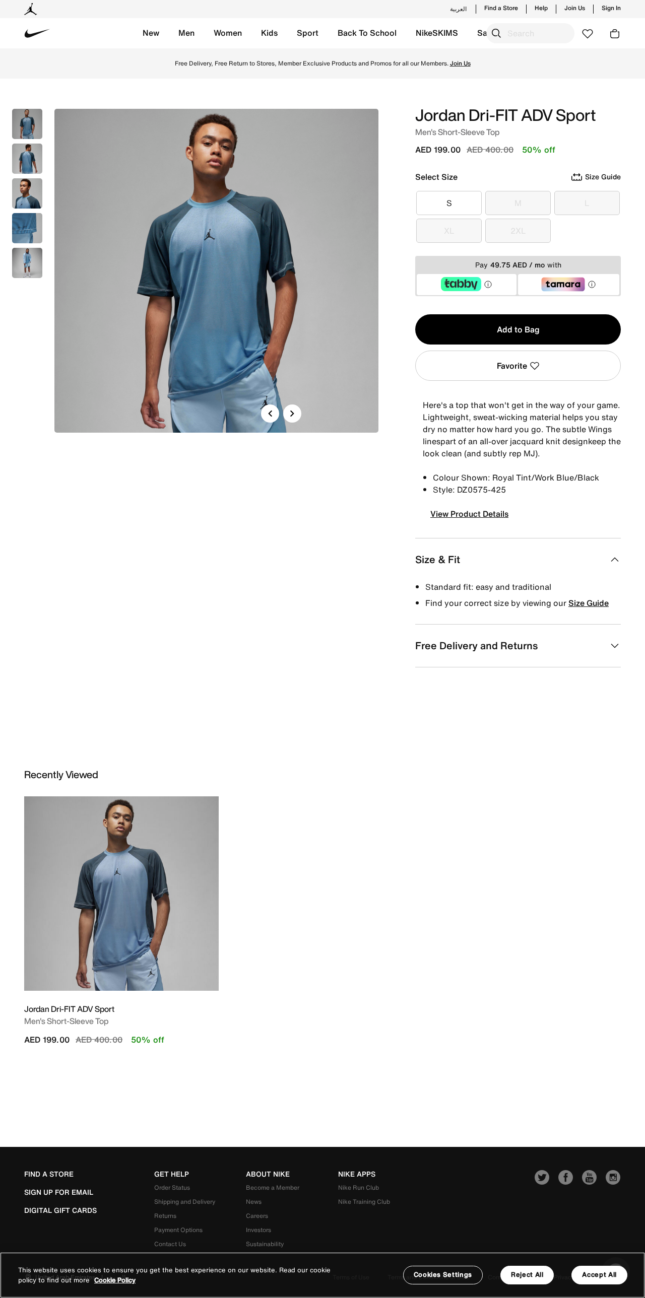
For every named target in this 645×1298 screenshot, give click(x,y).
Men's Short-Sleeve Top (66, 1021)
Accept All (599, 1274)
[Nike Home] (37, 33)
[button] (151, 33)
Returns (165, 1215)
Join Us (574, 8)
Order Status (172, 1187)
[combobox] (530, 33)
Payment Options (178, 1229)
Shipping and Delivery (184, 1201)
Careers (257, 1215)
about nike (268, 1174)
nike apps (356, 1174)
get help (171, 1174)
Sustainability (265, 1244)
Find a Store (501, 8)
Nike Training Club (364, 1201)
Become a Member (272, 1187)
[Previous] (270, 413)
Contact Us (170, 1244)
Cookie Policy (115, 1280)
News (254, 1201)
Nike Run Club (358, 1187)
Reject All (527, 1274)
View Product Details (469, 514)
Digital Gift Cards (60, 1210)
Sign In (611, 8)
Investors (258, 1229)
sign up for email (58, 1192)
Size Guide (588, 603)
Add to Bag (518, 329)
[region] (322, 1275)
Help (541, 8)
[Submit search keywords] (496, 33)
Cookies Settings (443, 1274)
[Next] (292, 413)
